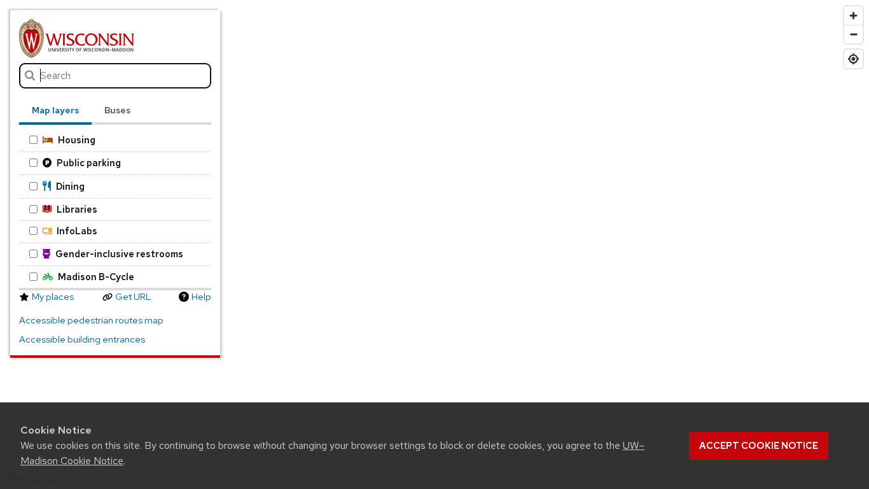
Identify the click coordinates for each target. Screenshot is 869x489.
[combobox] (115, 76)
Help (201, 296)
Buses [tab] (117, 110)
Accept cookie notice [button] (758, 445)
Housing (76, 140)
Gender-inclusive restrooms (119, 254)
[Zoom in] (853, 15)
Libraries (77, 209)
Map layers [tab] (55, 110)
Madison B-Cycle (96, 277)
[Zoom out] (853, 34)
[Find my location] (853, 59)
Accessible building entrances (82, 339)
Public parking (89, 163)
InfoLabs (77, 231)
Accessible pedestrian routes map (91, 320)
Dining (70, 186)
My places (53, 296)
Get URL (133, 296)
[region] (434, 244)
